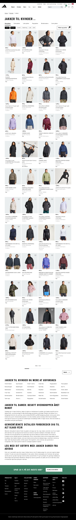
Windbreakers (19, 395)
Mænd (12, 7)
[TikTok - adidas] (66, 497)
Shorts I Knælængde (19, 399)
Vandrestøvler (53, 392)
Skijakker (41, 389)
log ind (69, 4)
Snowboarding (20, 389)
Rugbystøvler (53, 383)
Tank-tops (7, 398)
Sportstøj (41, 386)
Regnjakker (30, 398)
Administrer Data (22, 516)
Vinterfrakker (8, 383)
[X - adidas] (66, 489)
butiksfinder (39, 4)
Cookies (28, 516)
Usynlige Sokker (31, 395)
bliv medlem (59, 4)
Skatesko (52, 386)
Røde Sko (41, 395)
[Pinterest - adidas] (66, 493)
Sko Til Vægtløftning (64, 387)
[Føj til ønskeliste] (19, 33)
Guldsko (29, 392)
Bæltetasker (8, 389)
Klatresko (52, 398)
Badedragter (19, 386)
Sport (34, 7)
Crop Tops (7, 392)
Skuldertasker (42, 398)
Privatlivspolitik (34, 516)
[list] (38, 23)
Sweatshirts (19, 392)
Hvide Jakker (64, 389)
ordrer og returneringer (51, 4)
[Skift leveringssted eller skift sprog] (72, 4)
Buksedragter (8, 386)
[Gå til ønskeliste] (69, 7)
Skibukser (41, 392)
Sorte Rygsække (54, 395)
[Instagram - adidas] (66, 485)
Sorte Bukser (30, 386)
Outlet (39, 7)
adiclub (65, 4)
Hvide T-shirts (31, 383)
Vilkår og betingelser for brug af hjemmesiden (49, 516)
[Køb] (4, 6)
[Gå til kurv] (72, 7)
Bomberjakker (8, 395)
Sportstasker (19, 383)
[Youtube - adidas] (66, 501)
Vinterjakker (53, 389)
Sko (29, 7)
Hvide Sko (41, 383)
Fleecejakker (64, 383)
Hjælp (44, 4)
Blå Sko (29, 389)
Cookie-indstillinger (12, 516)
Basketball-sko (65, 392)
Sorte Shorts (64, 395)
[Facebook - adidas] (66, 481)
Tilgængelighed (64, 516)
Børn (24, 7)
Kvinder (19, 7)
